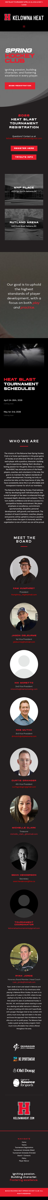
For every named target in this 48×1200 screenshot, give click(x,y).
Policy (24, 1158)
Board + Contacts (24, 1156)
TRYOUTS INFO (24, 157)
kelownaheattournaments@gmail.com (24, 138)
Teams (24, 1145)
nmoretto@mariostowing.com (24, 689)
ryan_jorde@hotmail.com (24, 982)
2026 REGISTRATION (20, 85)
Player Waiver (24, 1161)
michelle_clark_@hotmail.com (24, 834)
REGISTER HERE (24, 148)
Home (24, 1142)
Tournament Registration (24, 1147)
